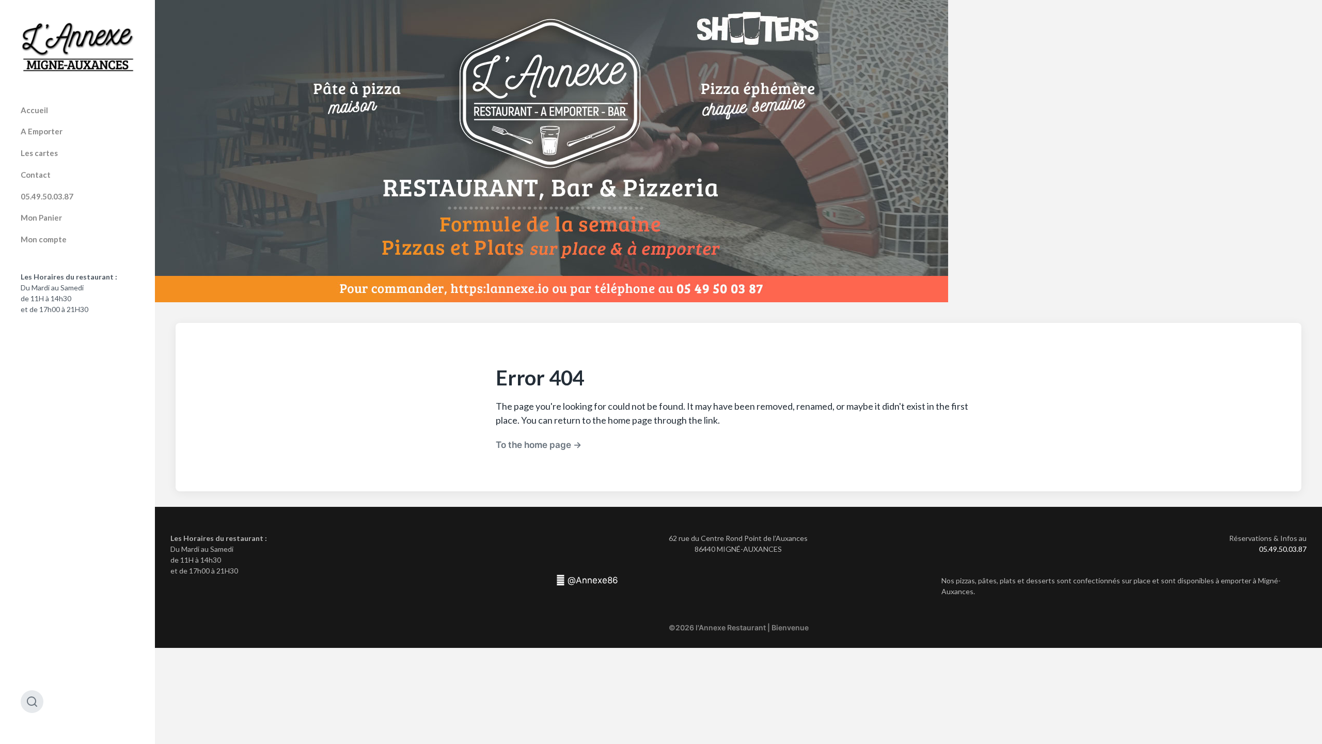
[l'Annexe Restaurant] (77, 47)
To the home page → (538, 444)
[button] (587, 580)
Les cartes (39, 153)
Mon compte (44, 239)
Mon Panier (41, 217)
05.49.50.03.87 (47, 196)
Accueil (34, 110)
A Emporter (41, 131)
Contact (36, 174)
